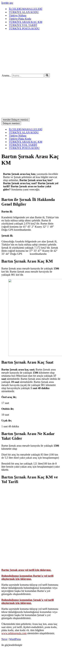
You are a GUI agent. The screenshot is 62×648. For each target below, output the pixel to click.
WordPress (15, 639)
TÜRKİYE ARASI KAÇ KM (25, 21)
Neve (4, 639)
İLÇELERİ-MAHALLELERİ (25, 8)
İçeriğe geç (7, 2)
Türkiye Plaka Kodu (20, 18)
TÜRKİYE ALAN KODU (24, 12)
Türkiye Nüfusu (17, 15)
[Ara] (47, 75)
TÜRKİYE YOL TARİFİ (23, 25)
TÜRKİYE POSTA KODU (24, 28)
